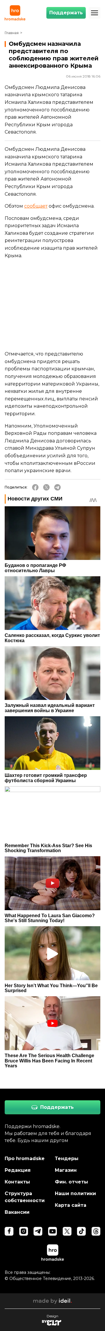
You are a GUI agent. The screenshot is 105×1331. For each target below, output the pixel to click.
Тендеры (66, 1158)
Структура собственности (25, 1197)
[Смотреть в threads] (96, 1231)
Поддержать (66, 12)
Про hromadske (25, 1158)
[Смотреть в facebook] (9, 1231)
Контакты (17, 1182)
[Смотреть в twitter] (67, 1231)
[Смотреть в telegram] (38, 1231)
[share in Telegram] (57, 487)
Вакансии (17, 1212)
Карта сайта (70, 1205)
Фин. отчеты (71, 1182)
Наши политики (75, 1193)
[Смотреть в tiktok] (81, 1231)
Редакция (18, 1170)
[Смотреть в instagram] (23, 1231)
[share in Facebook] (35, 487)
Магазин (66, 1170)
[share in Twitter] (46, 487)
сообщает (36, 206)
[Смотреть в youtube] (52, 1231)
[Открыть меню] (94, 13)
